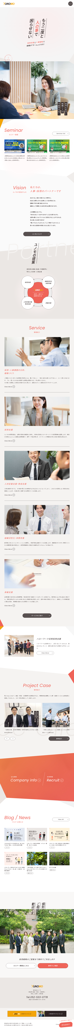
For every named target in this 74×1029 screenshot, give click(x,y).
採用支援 (28, 282)
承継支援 (48, 303)
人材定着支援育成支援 (27, 303)
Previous (6, 738)
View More (8, 387)
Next (12, 738)
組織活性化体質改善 (48, 282)
